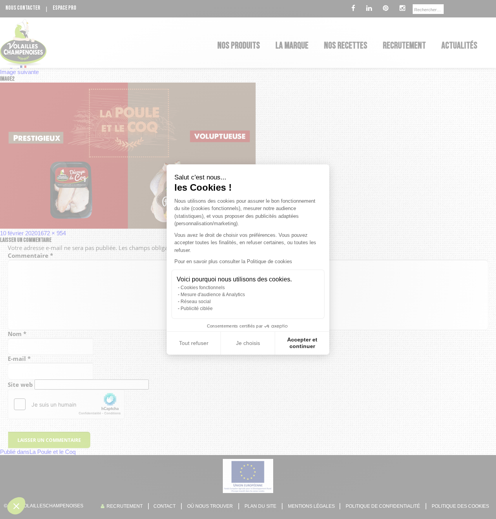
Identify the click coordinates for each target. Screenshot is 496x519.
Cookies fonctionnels (203, 287)
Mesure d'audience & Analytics (213, 294)
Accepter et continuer (302, 343)
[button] (16, 506)
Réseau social (196, 301)
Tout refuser (193, 343)
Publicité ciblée (197, 308)
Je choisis (248, 343)
